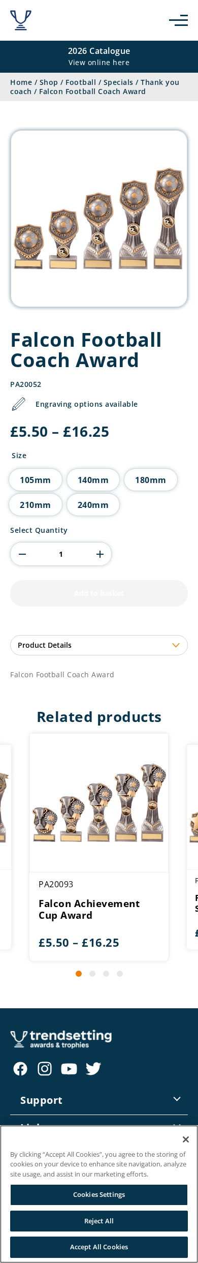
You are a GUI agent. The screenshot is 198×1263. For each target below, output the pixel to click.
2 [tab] (92, 974)
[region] (99, 1194)
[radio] (35, 479)
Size (19, 455)
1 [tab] (79, 974)
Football (80, 82)
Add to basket (99, 593)
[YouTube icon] (69, 1069)
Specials (119, 82)
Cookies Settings (99, 1194)
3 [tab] (106, 974)
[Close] (186, 1139)
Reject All (99, 1220)
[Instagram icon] (45, 1069)
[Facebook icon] (20, 1069)
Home (21, 82)
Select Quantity (39, 530)
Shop (49, 82)
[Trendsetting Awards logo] (20, 20)
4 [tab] (120, 974)
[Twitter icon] (93, 1069)
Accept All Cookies (99, 1246)
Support (41, 1100)
